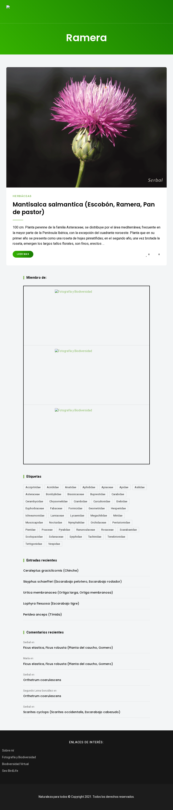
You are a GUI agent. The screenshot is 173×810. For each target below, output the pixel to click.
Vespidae (54, 544)
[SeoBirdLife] (86, 434)
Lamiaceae (57, 516)
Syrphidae (76, 537)
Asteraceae (33, 494)
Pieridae (30, 530)
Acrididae (53, 487)
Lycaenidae (77, 516)
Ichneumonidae (35, 516)
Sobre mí (8, 750)
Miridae (117, 516)
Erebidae (121, 501)
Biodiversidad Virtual (15, 764)
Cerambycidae (34, 501)
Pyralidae (64, 530)
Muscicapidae (34, 523)
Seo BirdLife (10, 771)
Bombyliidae (53, 494)
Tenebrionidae (116, 537)
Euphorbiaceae (35, 508)
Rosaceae (107, 530)
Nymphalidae (76, 523)
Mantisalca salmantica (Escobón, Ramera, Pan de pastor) (84, 208)
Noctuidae (55, 523)
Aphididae (88, 487)
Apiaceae (107, 487)
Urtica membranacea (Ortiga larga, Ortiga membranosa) (68, 592)
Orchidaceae (98, 523)
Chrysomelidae (58, 501)
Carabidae (118, 494)
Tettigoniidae (34, 544)
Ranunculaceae (85, 530)
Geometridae (97, 508)
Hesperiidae (118, 508)
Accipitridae (33, 487)
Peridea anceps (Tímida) (42, 614)
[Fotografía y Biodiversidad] (86, 315)
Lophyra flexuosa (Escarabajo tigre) (51, 603)
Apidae (123, 487)
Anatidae (70, 487)
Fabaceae (56, 508)
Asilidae (140, 487)
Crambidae (80, 501)
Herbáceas (22, 196)
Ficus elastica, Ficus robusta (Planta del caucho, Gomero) (68, 648)
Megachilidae (99, 516)
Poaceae (47, 530)
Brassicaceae (76, 494)
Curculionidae (101, 501)
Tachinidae (94, 537)
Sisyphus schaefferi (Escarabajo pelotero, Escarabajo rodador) (72, 581)
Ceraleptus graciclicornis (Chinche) (50, 570)
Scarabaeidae (128, 530)
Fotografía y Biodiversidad (19, 757)
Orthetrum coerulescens (42, 680)
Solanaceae (56, 537)
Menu (162, 11)
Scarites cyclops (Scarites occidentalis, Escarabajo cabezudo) (71, 712)
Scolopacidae (34, 537)
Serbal (27, 642)
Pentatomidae (121, 523)
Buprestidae (97, 494)
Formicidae (75, 508)
